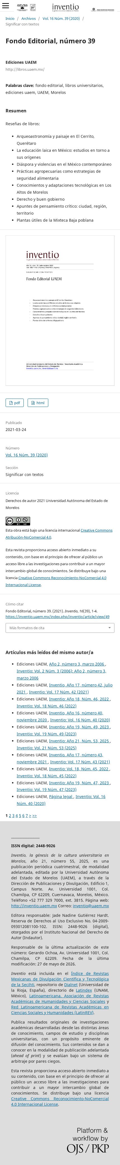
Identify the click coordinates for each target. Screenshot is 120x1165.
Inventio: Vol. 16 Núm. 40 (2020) (80, 720)
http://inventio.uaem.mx (34, 905)
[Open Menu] (5, 5)
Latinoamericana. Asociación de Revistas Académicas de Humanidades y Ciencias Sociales (60, 998)
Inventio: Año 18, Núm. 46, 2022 (79, 699)
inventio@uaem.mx (91, 905)
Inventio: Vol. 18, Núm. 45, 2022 (79, 768)
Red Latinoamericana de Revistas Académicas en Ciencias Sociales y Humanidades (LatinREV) (60, 1009)
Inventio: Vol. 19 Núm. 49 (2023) (46, 734)
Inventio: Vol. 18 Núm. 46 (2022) (46, 706)
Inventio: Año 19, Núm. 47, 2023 (79, 782)
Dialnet (71, 984)
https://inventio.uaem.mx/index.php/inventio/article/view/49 (57, 616)
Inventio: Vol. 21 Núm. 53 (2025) (46, 747)
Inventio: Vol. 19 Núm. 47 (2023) (46, 789)
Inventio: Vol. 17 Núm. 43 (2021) (80, 761)
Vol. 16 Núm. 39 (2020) (61, 18)
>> (34, 815)
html (40, 402)
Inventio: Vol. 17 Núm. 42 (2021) (59, 692)
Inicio (10, 18)
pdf (16, 402)
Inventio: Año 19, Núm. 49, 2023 (79, 727)
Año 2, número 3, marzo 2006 (77, 664)
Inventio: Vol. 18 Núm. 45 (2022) (46, 775)
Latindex (84, 990)
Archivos (28, 18)
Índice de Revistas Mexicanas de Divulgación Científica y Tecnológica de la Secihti (60, 979)
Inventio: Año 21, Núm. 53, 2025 (79, 740)
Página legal (61, 796)
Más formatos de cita (26, 627)
